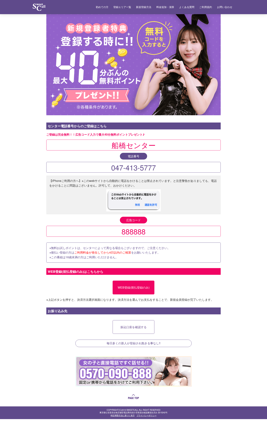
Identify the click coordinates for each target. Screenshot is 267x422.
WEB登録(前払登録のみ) (133, 287)
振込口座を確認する (133, 327)
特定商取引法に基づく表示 (123, 415)
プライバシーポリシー (147, 415)
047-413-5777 (133, 167)
